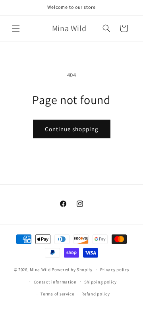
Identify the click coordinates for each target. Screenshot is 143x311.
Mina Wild (40, 269)
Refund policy (95, 294)
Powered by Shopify (72, 269)
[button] (16, 28)
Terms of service (57, 294)
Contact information (55, 282)
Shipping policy (100, 282)
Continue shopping (72, 129)
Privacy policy (114, 269)
